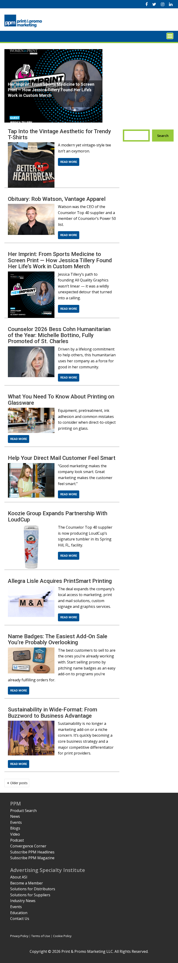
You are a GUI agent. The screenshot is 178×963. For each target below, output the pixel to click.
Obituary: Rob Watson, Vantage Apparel (56, 199)
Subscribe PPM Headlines (32, 852)
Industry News (22, 900)
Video (15, 834)
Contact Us (19, 918)
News (15, 816)
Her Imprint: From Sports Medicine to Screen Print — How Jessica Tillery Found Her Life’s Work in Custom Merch (60, 260)
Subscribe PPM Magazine (32, 857)
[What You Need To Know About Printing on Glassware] (31, 410)
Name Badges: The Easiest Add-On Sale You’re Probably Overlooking (57, 639)
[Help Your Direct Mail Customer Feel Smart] (31, 466)
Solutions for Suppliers (30, 894)
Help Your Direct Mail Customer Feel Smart (61, 458)
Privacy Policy (19, 936)
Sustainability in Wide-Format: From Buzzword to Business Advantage (52, 712)
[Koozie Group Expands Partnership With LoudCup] (31, 527)
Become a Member (26, 883)
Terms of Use (40, 936)
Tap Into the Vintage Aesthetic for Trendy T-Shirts (59, 134)
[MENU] (169, 36)
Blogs (15, 828)
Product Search (23, 810)
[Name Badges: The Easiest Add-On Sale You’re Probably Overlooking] (31, 650)
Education (18, 912)
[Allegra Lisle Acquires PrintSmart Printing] (31, 589)
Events (16, 822)
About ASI (18, 877)
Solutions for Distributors (32, 888)
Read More (68, 162)
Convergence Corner (28, 846)
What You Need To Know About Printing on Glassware (61, 399)
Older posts (19, 783)
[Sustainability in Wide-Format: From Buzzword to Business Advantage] (31, 723)
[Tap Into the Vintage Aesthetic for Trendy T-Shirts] (31, 145)
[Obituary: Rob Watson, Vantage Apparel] (31, 206)
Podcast (17, 840)
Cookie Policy (62, 936)
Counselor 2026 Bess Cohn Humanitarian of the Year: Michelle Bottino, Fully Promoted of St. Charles (59, 335)
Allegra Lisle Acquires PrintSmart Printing (60, 581)
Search (162, 135)
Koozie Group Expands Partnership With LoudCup (57, 516)
